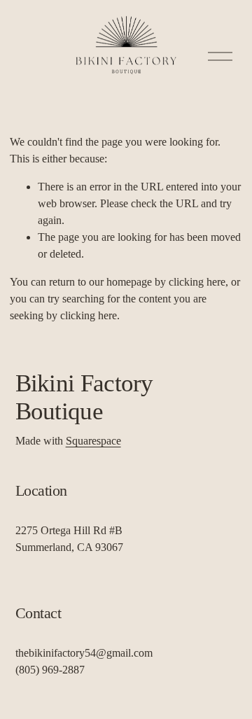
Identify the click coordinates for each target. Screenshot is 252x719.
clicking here (197, 282)
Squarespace (93, 441)
